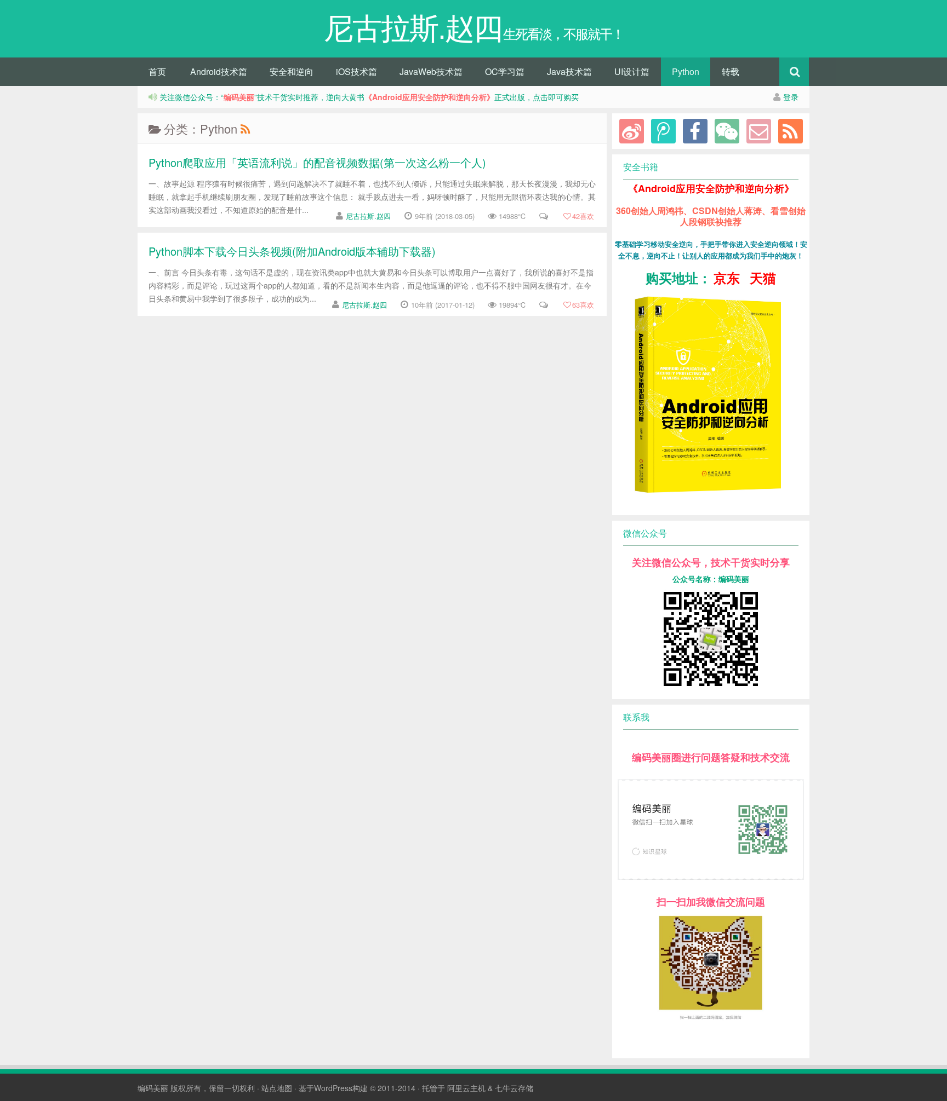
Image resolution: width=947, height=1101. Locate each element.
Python (685, 71)
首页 (157, 71)
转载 (730, 71)
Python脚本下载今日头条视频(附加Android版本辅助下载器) (292, 251)
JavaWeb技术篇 (431, 71)
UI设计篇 (631, 71)
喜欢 (583, 216)
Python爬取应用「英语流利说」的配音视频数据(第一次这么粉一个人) (317, 162)
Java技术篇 (569, 71)
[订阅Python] (245, 128)
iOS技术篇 (356, 71)
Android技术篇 (218, 71)
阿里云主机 (466, 1087)
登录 (790, 96)
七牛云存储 (514, 1087)
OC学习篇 (504, 71)
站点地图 (276, 1087)
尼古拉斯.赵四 (368, 216)
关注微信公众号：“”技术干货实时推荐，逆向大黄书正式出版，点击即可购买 (369, 96)
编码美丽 (153, 1087)
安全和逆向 (291, 71)
